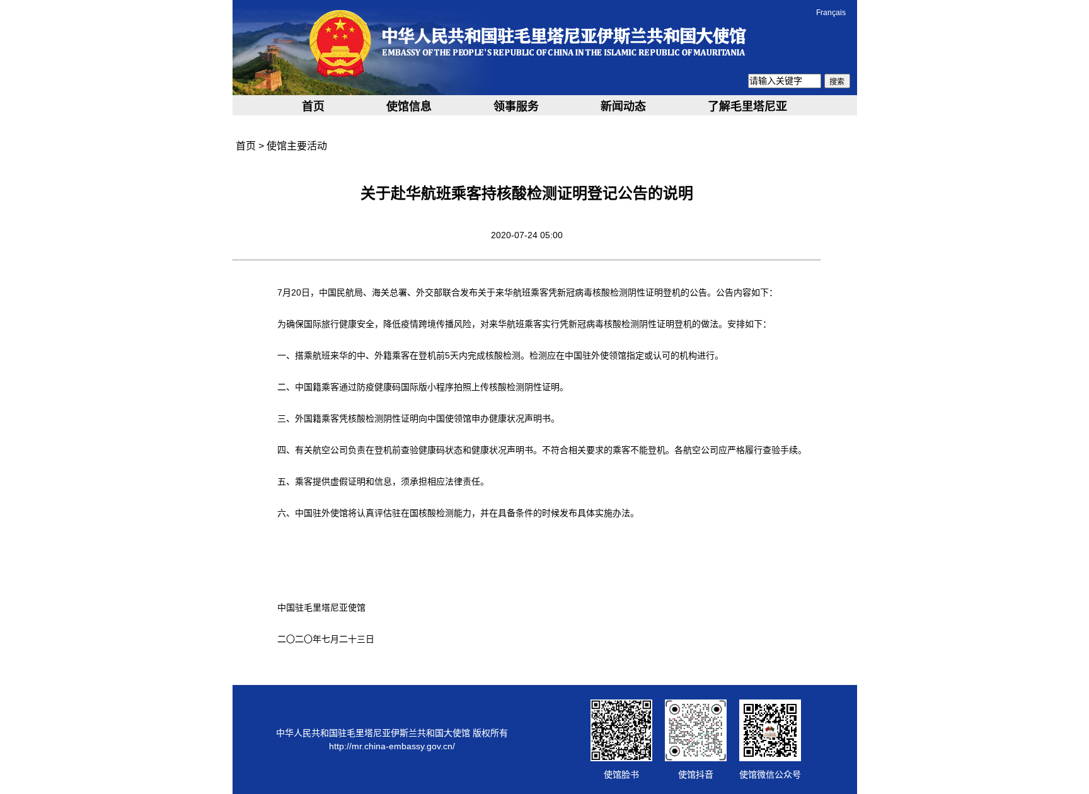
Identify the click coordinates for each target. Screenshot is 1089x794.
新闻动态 (623, 106)
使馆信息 (409, 106)
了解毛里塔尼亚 (747, 106)
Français (831, 12)
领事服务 (516, 106)
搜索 (836, 82)
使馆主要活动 (297, 146)
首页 (313, 106)
